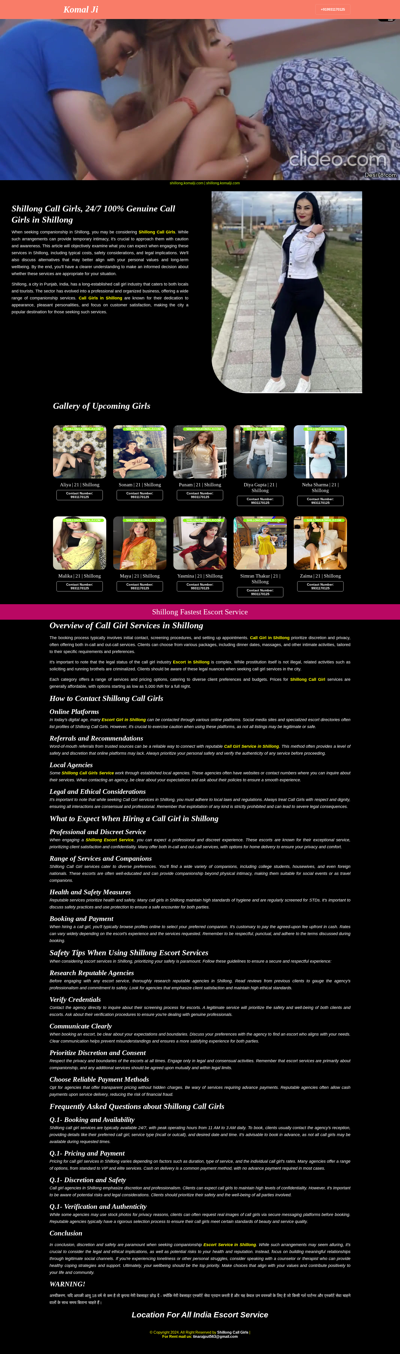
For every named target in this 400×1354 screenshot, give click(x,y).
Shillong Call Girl (307, 679)
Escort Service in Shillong (229, 1244)
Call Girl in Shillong (270, 637)
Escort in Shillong (191, 662)
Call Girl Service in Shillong (251, 746)
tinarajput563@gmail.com (215, 1336)
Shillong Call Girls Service (88, 773)
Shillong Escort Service (110, 840)
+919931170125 (333, 9)
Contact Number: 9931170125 (79, 495)
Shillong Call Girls (157, 232)
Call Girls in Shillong (100, 298)
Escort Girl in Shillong (124, 719)
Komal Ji (80, 9)
